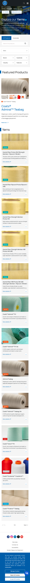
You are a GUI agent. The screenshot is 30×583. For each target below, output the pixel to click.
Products (9, 9)
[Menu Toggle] (27, 3)
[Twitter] (18, 536)
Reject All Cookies (15, 575)
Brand (5, 58)
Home (3, 9)
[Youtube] (21, 536)
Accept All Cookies (15, 579)
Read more (4, 122)
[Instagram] (11, 536)
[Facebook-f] (8, 536)
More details (6, 162)
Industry (5, 63)
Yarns (4, 50)
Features (19, 63)
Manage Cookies (15, 571)
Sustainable (16, 38)
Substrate (19, 58)
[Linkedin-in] (15, 536)
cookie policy (8, 567)
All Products (6, 38)
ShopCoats (17, 12)
